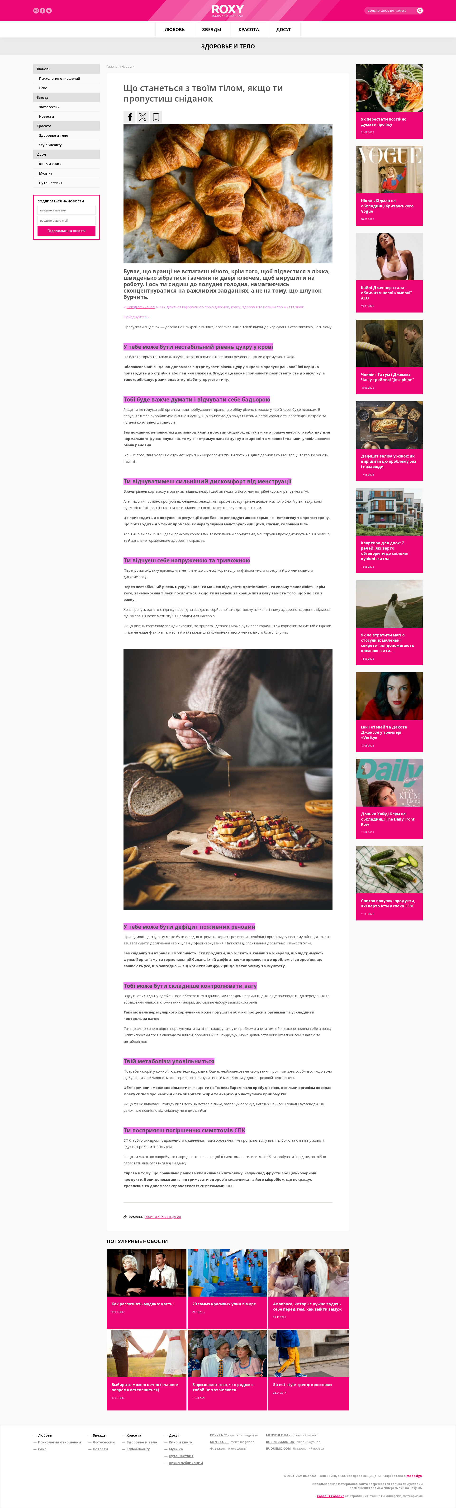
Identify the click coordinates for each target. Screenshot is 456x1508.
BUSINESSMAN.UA (293, 1442)
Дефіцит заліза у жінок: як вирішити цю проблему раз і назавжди (388, 461)
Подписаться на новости (67, 231)
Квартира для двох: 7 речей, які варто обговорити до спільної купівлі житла (384, 550)
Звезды (211, 29)
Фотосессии (49, 107)
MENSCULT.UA (292, 1435)
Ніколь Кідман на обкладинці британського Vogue (387, 206)
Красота (248, 29)
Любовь (175, 29)
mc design (414, 1476)
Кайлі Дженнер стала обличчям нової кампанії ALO (386, 293)
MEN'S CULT (232, 1442)
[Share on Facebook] (129, 117)
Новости (46, 116)
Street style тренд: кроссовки (302, 1384)
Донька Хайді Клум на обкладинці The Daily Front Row (388, 819)
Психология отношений (59, 78)
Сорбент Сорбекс (330, 1496)
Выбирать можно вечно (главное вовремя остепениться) (145, 1387)
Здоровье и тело (53, 135)
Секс (43, 88)
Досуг (283, 29)
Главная (113, 66)
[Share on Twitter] (143, 117)
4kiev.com (228, 1448)
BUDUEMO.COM (295, 1448)
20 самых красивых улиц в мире (224, 1304)
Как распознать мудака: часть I (143, 1304)
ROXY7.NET (234, 1435)
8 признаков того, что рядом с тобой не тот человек (222, 1387)
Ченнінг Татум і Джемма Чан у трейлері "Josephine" (387, 377)
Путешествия (50, 183)
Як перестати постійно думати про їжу (383, 122)
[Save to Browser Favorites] (156, 117)
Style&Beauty (50, 145)
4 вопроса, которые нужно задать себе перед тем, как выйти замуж (307, 1306)
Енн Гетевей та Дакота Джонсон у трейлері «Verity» (384, 732)
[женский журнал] (228, 11)
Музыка (45, 173)
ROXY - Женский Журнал (163, 1217)
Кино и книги (50, 164)
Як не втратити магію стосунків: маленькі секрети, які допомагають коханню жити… (387, 642)
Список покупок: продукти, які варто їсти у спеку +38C (388, 903)
